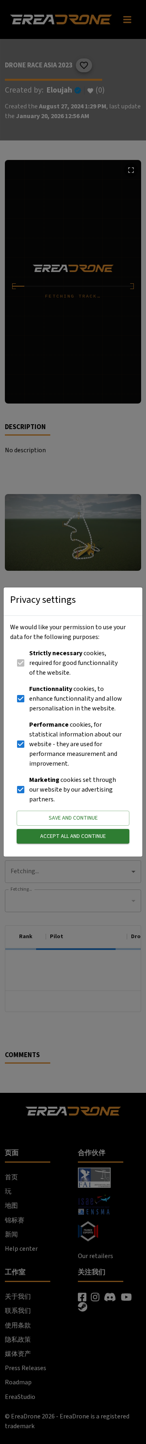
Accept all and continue (73, 836)
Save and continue (73, 818)
